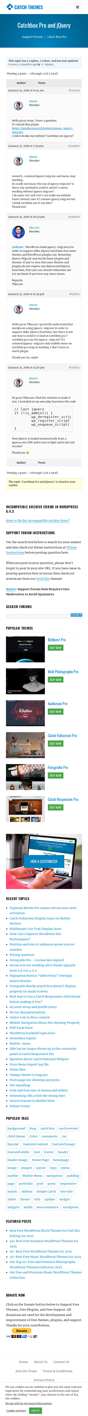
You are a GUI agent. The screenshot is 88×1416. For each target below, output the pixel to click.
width (28, 1207)
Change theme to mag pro (29, 1075)
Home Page (40, 1160)
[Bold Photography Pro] (27, 681)
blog (32, 1128)
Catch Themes (28, 7)
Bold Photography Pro (63, 671)
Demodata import (23, 1038)
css (64, 1136)
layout (41, 1168)
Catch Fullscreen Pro (62, 735)
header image (17, 1160)
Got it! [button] (36, 1410)
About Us (40, 1362)
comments (49, 1136)
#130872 (74, 367)
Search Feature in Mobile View (32, 1101)
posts (52, 1183)
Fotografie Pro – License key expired (37, 960)
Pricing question (22, 955)
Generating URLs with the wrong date (37, 1096)
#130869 (74, 216)
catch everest (68, 1128)
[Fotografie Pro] (27, 777)
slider (11, 1199)
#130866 (74, 145)
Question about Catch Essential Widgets (39, 1059)
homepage (61, 1160)
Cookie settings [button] (16, 1410)
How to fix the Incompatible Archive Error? (38, 521)
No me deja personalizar (27, 1012)
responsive (68, 1183)
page (11, 1183)
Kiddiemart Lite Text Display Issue (35, 929)
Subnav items (20, 1106)
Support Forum (32, 37)
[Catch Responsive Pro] (27, 809)
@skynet (17, 247)
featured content (35, 1144)
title (37, 1199)
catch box (47, 1128)
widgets (13, 1207)
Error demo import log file (29, 1064)
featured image (63, 1144)
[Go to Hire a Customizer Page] (44, 861)
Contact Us (61, 1362)
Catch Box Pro (56, 37)
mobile (12, 1176)
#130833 (74, 90)
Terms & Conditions (57, 1371)
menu (65, 1168)
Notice (11, 589)
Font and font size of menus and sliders (39, 1090)
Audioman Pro (57, 703)
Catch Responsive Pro (63, 799)
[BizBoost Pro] (27, 649)
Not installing (20, 1085)
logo (53, 1168)
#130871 (74, 294)
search (12, 1191)
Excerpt (13, 1144)
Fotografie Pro (58, 767)
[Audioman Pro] (27, 713)
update (50, 1199)
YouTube (43, 579)
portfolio (26, 1183)
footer (49, 1152)
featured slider (18, 1152)
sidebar (26, 1191)
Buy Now (55, 648)
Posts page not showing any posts (35, 1080)
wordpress (70, 1207)
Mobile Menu (32, 1176)
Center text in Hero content (30, 1017)
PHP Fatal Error (21, 1028)
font (37, 1152)
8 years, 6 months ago (23, 64)
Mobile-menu (20, 1043)
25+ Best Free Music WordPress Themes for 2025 (45, 1257)
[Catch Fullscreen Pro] (27, 745)
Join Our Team (26, 1371)
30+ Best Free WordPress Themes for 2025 (41, 1251)
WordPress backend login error (32, 1033)
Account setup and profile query (33, 1007)
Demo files (18, 1069)
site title (66, 1191)
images (26, 1168)
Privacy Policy (44, 1380)
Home (23, 1362)
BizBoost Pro (57, 639)
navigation (54, 1176)
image (12, 1168)
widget (64, 1199)
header (63, 1152)
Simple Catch (46, 1191)
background (16, 1128)
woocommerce (48, 1207)
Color (33, 1136)
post (40, 1183)
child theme (16, 1136)
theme (25, 1199)
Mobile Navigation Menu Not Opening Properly (45, 1023)
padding (73, 1176)
